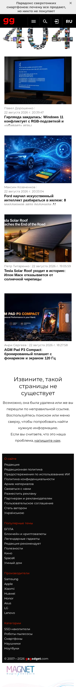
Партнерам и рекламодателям (28, 498)
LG (6, 608)
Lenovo (9, 613)
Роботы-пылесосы (18, 634)
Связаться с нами (17, 489)
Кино (8, 553)
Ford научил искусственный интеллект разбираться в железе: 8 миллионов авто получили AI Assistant (35, 202)
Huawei (9, 593)
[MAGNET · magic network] (21, 675)
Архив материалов (19, 484)
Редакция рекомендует (22, 543)
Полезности (13, 548)
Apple (8, 584)
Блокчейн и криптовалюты (25, 534)
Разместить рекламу (20, 493)
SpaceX (9, 558)
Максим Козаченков (19, 187)
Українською (14, 513)
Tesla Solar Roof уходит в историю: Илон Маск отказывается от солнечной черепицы (35, 275)
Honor (9, 598)
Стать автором (15, 508)
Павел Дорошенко (18, 108)
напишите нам (47, 441)
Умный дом (13, 563)
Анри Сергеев (15, 345)
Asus (7, 603)
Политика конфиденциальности (29, 479)
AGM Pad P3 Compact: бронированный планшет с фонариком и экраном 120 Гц (30, 354)
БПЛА (8, 529)
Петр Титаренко (17, 266)
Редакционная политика (23, 469)
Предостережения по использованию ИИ (37, 474)
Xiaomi (9, 589)
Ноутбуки (11, 648)
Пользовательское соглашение (28, 503)
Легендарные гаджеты (22, 539)
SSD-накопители (17, 629)
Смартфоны (13, 639)
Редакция (11, 464)
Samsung (11, 579)
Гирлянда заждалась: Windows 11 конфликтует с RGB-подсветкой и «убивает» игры (34, 121)
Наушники (12, 643)
